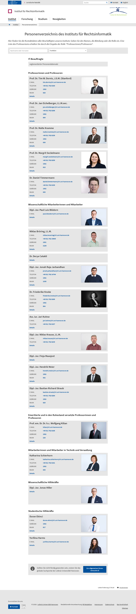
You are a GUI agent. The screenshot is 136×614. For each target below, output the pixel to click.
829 (44, 403)
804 (44, 306)
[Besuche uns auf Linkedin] (23, 606)
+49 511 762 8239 (49, 342)
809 (44, 117)
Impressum (99, 604)
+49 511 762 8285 (49, 299)
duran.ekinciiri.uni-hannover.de (55, 520)
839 (44, 142)
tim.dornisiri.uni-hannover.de (54, 82)
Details (32, 96)
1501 (44, 242)
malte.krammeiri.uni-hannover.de (56, 132)
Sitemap (125, 608)
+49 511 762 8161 (49, 463)
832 (44, 378)
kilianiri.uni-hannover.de (52, 427)
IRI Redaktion (87, 604)
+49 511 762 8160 (49, 86)
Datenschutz (109, 604)
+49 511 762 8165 (49, 431)
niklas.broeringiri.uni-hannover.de (56, 235)
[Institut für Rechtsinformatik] (9, 24)
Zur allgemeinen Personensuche (94, 569)
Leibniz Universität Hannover (48, 604)
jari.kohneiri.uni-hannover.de (54, 320)
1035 (44, 281)
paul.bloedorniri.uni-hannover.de (56, 214)
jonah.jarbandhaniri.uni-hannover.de (57, 271)
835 (44, 470)
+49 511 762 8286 (49, 110)
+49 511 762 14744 (49, 274)
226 (44, 438)
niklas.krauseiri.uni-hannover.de (55, 338)
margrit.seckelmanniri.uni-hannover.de (58, 157)
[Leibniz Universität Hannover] (14, 2)
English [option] (125, 2)
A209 (44, 246)
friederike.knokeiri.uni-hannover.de (56, 296)
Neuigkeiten (59, 19)
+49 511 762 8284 (49, 396)
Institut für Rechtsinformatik (29, 11)
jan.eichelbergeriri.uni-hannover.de (56, 107)
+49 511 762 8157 (49, 324)
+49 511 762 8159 (49, 135)
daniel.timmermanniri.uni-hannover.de (57, 181)
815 (44, 167)
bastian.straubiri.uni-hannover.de (56, 392)
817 (44, 527)
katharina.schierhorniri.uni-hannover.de (58, 459)
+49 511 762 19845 (49, 239)
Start (107, 2)
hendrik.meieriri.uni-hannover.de (55, 371)
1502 (44, 89)
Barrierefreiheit (122, 604)
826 (44, 93)
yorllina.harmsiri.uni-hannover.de (56, 542)
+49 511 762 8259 (49, 160)
